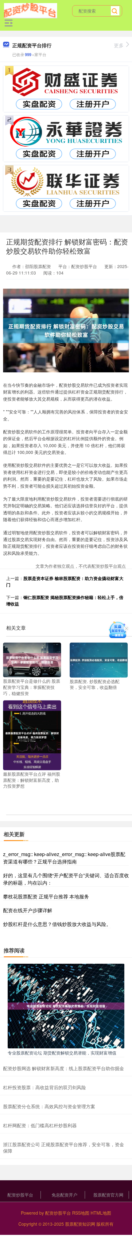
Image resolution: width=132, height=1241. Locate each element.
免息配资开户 (64, 1195)
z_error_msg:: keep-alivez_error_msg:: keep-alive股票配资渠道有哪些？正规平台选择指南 (64, 858)
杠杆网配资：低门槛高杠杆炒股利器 (40, 1125)
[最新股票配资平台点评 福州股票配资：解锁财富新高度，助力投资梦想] (32, 735)
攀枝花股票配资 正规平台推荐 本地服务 (46, 896)
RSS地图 (80, 1213)
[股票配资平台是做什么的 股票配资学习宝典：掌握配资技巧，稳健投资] (32, 659)
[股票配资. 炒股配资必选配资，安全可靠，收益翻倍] (99, 659)
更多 (119, 45)
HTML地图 (101, 1213)
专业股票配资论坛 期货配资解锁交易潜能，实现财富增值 (62, 1053)
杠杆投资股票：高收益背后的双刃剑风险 (44, 1087)
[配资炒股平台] (30, 10)
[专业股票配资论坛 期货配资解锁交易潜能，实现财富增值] (66, 1005)
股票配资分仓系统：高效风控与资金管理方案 (49, 1106)
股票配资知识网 (80, 1224)
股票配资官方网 (108, 1195)
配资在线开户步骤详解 (27, 910)
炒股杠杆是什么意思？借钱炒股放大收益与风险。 (57, 924)
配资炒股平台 (20, 1195)
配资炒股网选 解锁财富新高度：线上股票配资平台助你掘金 (63, 1068)
